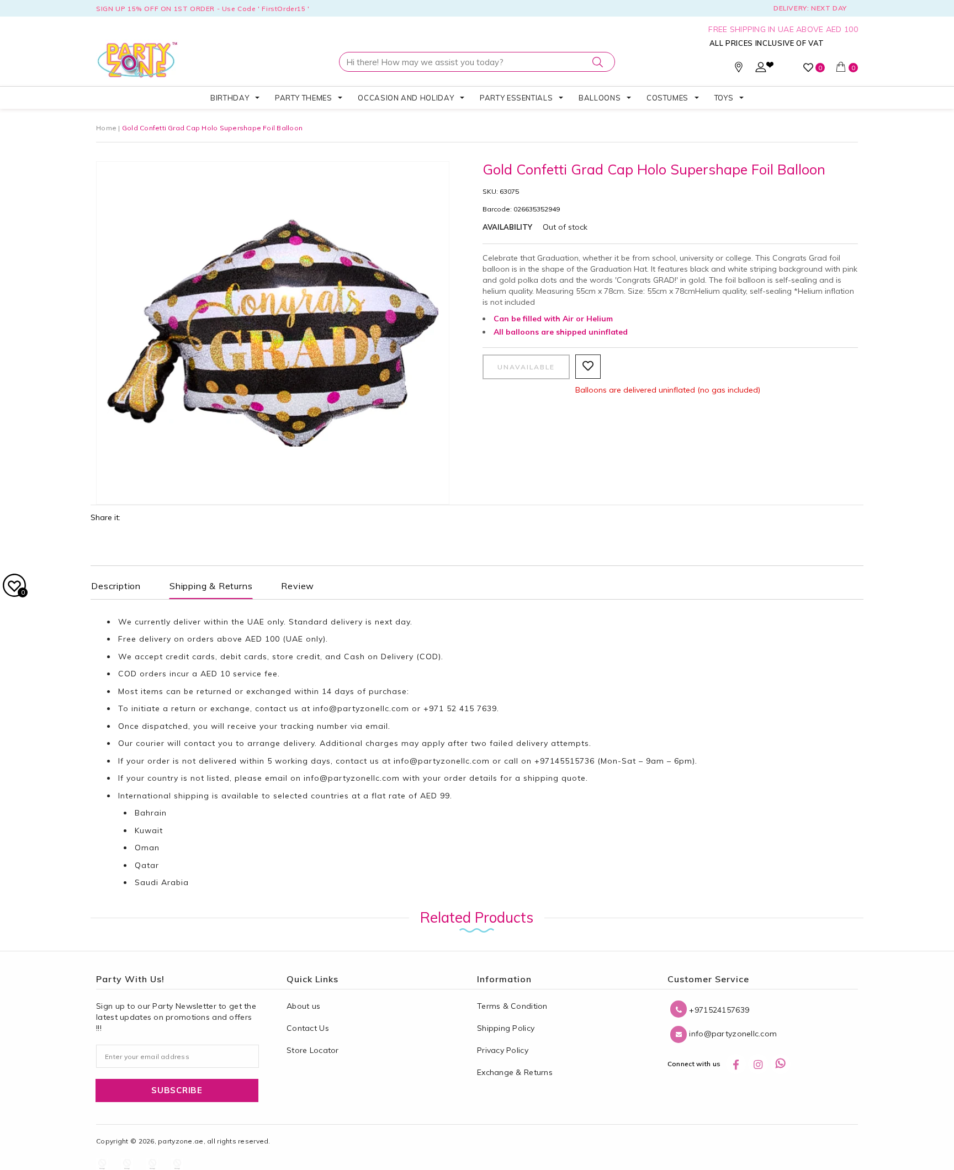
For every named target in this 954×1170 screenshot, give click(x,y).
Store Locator (313, 1050)
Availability (507, 227)
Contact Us (308, 1028)
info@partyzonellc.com (361, 708)
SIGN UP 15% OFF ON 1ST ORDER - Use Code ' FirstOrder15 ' (203, 8)
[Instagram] (758, 1064)
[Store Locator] (738, 70)
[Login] (760, 70)
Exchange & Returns (515, 1072)
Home (106, 128)
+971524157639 (718, 1010)
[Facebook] (736, 1064)
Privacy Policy (502, 1050)
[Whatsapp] (781, 1064)
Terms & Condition (512, 1006)
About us (303, 1006)
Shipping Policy (505, 1028)
